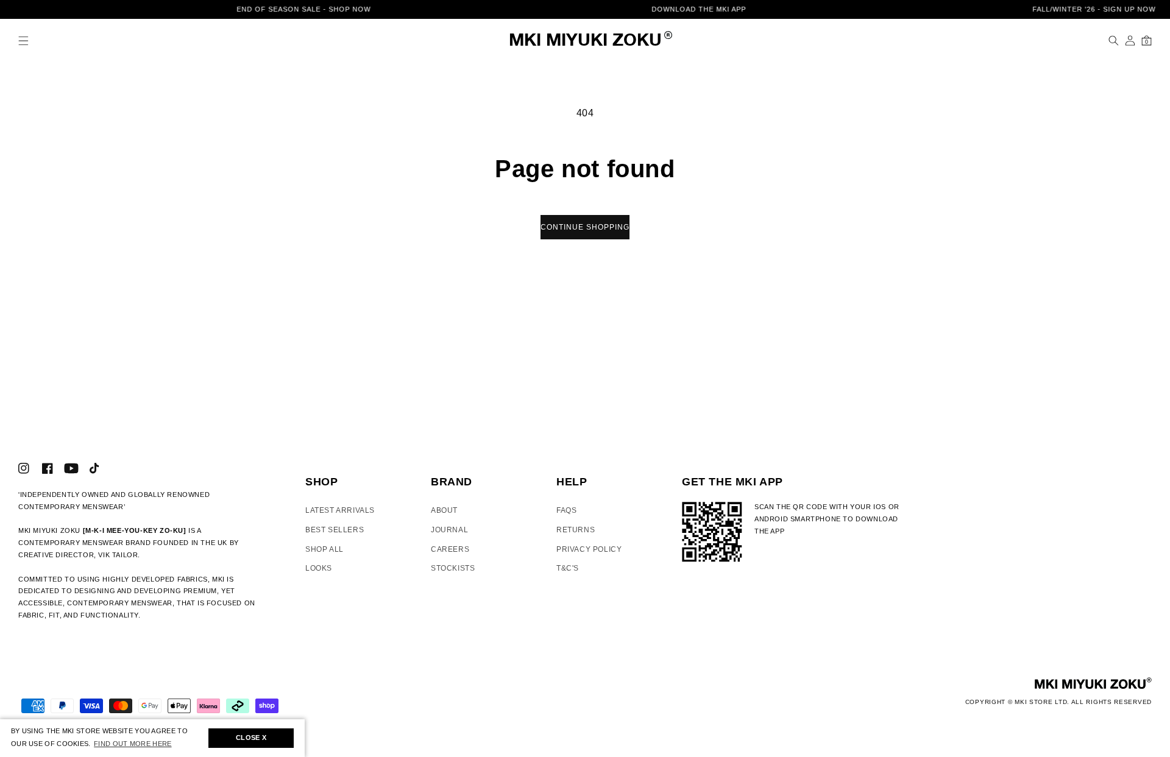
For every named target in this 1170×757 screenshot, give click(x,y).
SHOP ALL (324, 549)
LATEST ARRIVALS (340, 510)
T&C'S (567, 568)
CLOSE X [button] (251, 737)
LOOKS (318, 568)
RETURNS (575, 530)
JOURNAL (449, 530)
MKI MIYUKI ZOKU (585, 41)
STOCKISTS (453, 568)
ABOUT (444, 510)
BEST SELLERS (334, 530)
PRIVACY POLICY (589, 549)
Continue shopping (585, 227)
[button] (23, 40)
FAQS (566, 510)
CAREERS (450, 549)
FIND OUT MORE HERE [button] (132, 743)
